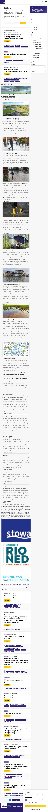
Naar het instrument (8, 413)
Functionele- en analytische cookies (36, 800)
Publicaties (35, 29)
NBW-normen (26, 584)
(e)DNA (34, 33)
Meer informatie (7, 391)
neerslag (15, 606)
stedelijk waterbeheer (9, 46)
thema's (28, 516)
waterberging (23, 587)
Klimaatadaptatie (36, 53)
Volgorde (33, 68)
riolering (20, 60)
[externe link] (16, 414)
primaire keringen (13, 648)
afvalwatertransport (37, 36)
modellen (17, 45)
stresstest (17, 46)
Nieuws (34, 18)
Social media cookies (32, 802)
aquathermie (35, 40)
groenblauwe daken (22, 78)
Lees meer (7, 41)
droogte (8, 604)
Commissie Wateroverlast (12, 713)
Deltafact (35, 21)
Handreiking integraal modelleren (15, 54)
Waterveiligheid (36, 55)
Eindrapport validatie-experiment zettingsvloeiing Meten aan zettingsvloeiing (15, 731)
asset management (36, 42)
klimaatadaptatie (10, 45)
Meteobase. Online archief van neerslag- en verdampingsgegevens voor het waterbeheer (16, 766)
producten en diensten (6, 518)
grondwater (8, 60)
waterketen (23, 672)
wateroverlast (24, 46)
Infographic (35, 25)
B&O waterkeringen (37, 44)
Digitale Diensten (36, 23)
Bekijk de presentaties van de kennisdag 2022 (14, 372)
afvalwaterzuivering (10, 645)
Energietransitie (36, 59)
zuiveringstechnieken (8, 651)
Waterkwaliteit (36, 57)
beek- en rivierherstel (37, 48)
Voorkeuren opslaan (35, 809)
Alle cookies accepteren (35, 806)
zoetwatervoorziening (16, 776)
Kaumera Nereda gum (8, 646)
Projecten (35, 27)
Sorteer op (33, 64)
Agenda (34, 16)
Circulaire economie (37, 61)
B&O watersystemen (37, 46)
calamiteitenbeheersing (11, 78)
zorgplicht (23, 649)
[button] (38, 51)
